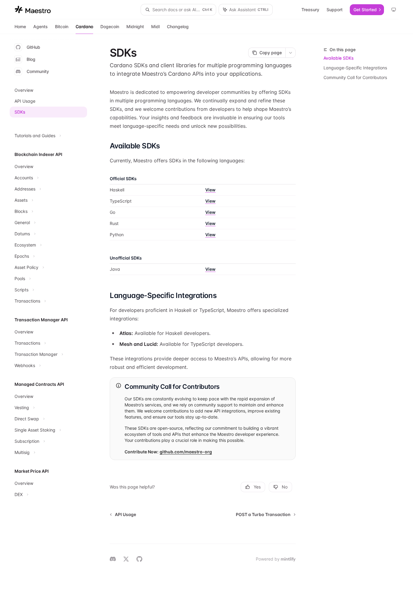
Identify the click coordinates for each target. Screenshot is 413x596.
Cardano (84, 26)
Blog (31, 59)
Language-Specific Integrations (355, 67)
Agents (40, 26)
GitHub (33, 47)
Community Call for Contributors (355, 77)
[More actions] (290, 53)
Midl (155, 26)
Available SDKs (338, 58)
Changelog (178, 26)
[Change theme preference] (393, 10)
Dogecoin (109, 26)
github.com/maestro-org (186, 451)
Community (38, 71)
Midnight (135, 26)
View (210, 189)
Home (20, 26)
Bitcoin (61, 26)
